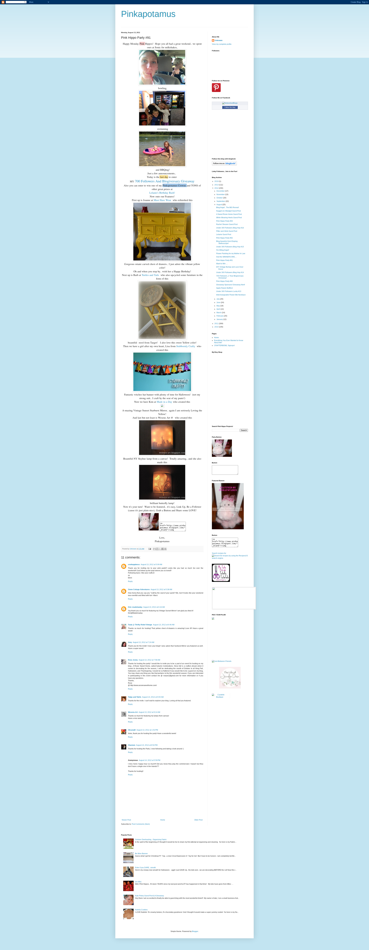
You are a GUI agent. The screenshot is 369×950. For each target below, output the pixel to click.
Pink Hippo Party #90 (224, 281)
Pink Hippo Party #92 (224, 238)
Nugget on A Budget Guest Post (228, 211)
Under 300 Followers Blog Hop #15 (230, 247)
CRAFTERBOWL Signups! (224, 345)
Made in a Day (164, 401)
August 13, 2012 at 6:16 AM (154, 607)
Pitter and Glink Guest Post (226, 231)
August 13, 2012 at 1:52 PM (147, 730)
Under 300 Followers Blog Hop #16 (230, 228)
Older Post (198, 820)
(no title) (138, 882)
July (218, 299)
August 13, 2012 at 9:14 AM (149, 712)
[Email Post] (149, 549)
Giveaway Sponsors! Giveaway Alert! (230, 285)
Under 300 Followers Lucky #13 (228, 291)
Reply (130, 581)
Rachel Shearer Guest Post (227, 224)
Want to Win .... (222, 264)
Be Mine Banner (141, 854)
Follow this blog (230, 107)
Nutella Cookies (141, 910)
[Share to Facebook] (162, 548)
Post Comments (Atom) (141, 824)
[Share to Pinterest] (165, 548)
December (220, 191)
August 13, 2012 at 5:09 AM (151, 565)
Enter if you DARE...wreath (145, 868)
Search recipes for (219, 553)
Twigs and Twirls (134, 697)
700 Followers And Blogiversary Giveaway (164, 181)
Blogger (195, 931)
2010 (216, 327)
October (219, 198)
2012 (216, 188)
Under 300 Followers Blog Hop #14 (230, 272)
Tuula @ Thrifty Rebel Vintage (140, 625)
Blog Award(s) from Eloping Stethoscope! (227, 242)
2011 (216, 324)
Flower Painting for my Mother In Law (230, 254)
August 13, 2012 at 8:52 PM (147, 745)
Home (162, 820)
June (218, 302)
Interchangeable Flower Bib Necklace (231, 295)
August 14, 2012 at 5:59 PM (149, 760)
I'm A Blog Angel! (222, 250)
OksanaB (132, 730)
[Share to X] (159, 548)
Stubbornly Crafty (185, 346)
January (219, 319)
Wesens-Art (133, 712)
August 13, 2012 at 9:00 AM (153, 697)
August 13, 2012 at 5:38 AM (161, 589)
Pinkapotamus (148, 14)
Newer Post (126, 820)
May (218, 306)
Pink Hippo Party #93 (224, 221)
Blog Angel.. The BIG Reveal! (227, 207)
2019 (216, 181)
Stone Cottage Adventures (139, 589)
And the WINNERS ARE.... (226, 257)
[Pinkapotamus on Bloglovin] (224, 165)
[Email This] (154, 548)
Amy (130, 642)
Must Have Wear (162, 200)
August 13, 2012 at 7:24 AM (143, 642)
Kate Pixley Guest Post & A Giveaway (149, 896)
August (219, 205)
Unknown (218, 40)
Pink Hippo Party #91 (224, 260)
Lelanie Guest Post (223, 234)
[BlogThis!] (157, 548)
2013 (216, 185)
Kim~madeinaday (135, 607)
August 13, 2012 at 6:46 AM (163, 625)
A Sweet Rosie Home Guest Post (229, 214)
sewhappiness (134, 565)
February (220, 316)
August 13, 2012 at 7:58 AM (149, 660)
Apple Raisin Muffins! (224, 288)
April (218, 309)
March (219, 313)
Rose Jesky (133, 660)
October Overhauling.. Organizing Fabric (151, 840)
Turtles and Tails (150, 275)
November (220, 194)
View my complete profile (221, 44)
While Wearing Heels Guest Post (229, 218)
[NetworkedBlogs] (230, 103)
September (221, 201)
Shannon (131, 745)
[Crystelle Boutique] (220, 697)
